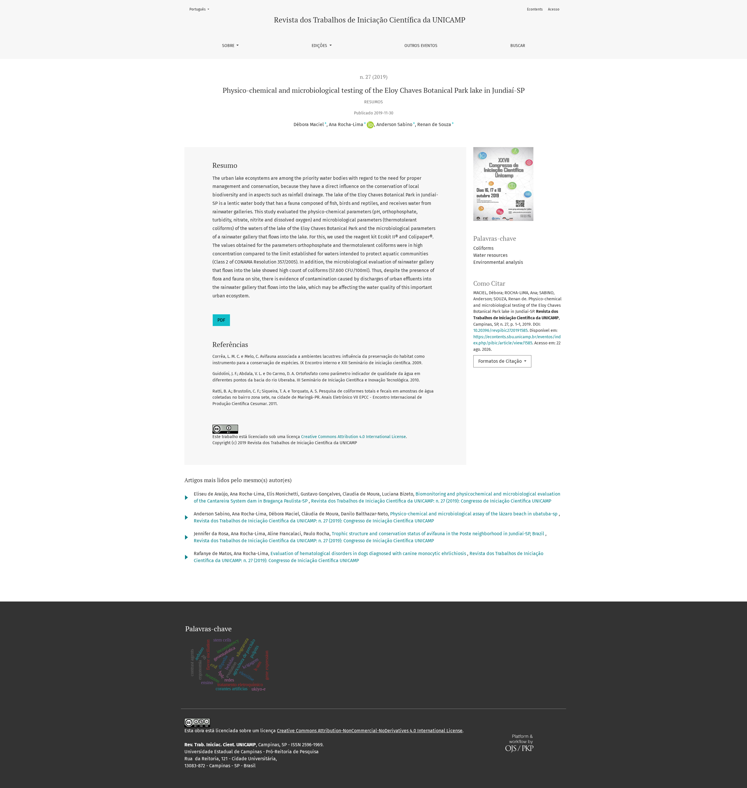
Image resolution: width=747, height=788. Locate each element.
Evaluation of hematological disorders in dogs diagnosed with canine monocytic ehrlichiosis (368, 553)
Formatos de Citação (500, 361)
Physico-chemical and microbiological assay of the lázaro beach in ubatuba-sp (474, 514)
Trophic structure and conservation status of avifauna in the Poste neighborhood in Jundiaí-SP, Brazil (438, 533)
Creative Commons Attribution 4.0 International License (353, 436)
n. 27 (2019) (374, 77)
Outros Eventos (420, 45)
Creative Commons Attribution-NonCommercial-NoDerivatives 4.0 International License (369, 730)
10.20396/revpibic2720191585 (500, 330)
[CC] (197, 722)
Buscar (517, 45)
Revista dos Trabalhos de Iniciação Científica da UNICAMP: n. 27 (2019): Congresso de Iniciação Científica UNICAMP (431, 501)
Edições (320, 45)
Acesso (553, 9)
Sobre (228, 45)
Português (201, 9)
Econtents (535, 9)
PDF (221, 320)
